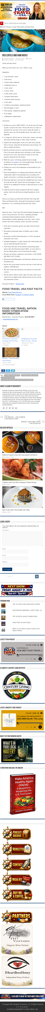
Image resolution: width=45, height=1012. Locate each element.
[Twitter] (21, 1007)
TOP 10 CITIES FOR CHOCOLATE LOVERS (26, 604)
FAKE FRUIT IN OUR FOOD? (22, 622)
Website (4, 562)
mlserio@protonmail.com (10, 319)
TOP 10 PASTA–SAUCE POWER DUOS (25, 616)
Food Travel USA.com (15, 292)
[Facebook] (18, 1007)
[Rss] (17, 1007)
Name (4, 549)
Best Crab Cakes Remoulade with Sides (16, 510)
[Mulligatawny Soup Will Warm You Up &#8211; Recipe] (30, 333)
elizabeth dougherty (12, 375)
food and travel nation (29, 375)
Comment (5, 530)
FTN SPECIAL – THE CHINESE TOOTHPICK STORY (14, 417)
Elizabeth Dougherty (9, 58)
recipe (16, 162)
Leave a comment (8, 60)
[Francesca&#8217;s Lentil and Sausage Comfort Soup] (10, 333)
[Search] (37, 576)
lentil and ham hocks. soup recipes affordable (17, 380)
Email (4, 555)
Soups (14, 27)
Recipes (8, 27)
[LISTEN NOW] (22, 11)
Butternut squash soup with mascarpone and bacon (19, 455)
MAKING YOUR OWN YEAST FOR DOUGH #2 (31, 422)
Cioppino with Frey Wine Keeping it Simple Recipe (19, 482)
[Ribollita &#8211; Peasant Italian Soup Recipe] (10, 352)
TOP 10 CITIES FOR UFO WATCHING (15, 23)
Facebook (18, 295)
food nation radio (8, 377)
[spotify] (27, 1007)
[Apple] (25, 1007)
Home (3, 27)
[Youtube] (23, 1007)
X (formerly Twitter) (28, 295)
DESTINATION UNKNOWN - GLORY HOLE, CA (27, 610)
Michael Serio (20, 284)
